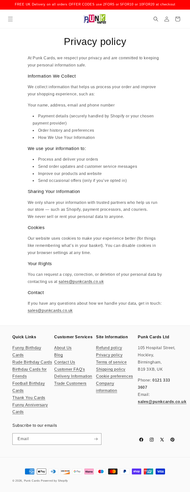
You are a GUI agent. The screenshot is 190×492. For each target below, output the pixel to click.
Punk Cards (32, 480)
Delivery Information (73, 376)
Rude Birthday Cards (32, 362)
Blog (58, 355)
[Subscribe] (95, 439)
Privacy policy (109, 355)
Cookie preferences (114, 376)
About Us (63, 348)
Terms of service (111, 362)
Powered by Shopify (54, 480)
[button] (10, 19)
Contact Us (64, 362)
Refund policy (109, 348)
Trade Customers (70, 383)
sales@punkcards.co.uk (81, 281)
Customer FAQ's (69, 369)
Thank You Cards (28, 398)
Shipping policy (110, 369)
